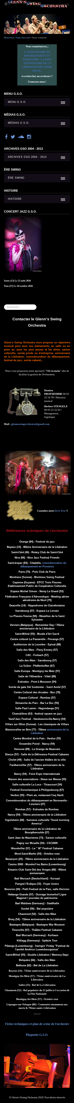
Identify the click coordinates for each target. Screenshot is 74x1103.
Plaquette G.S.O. (37, 1034)
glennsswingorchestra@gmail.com (30, 424)
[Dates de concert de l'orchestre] (23, 243)
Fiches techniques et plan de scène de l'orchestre (37, 1024)
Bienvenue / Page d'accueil (17, 37)
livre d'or (60, 510)
